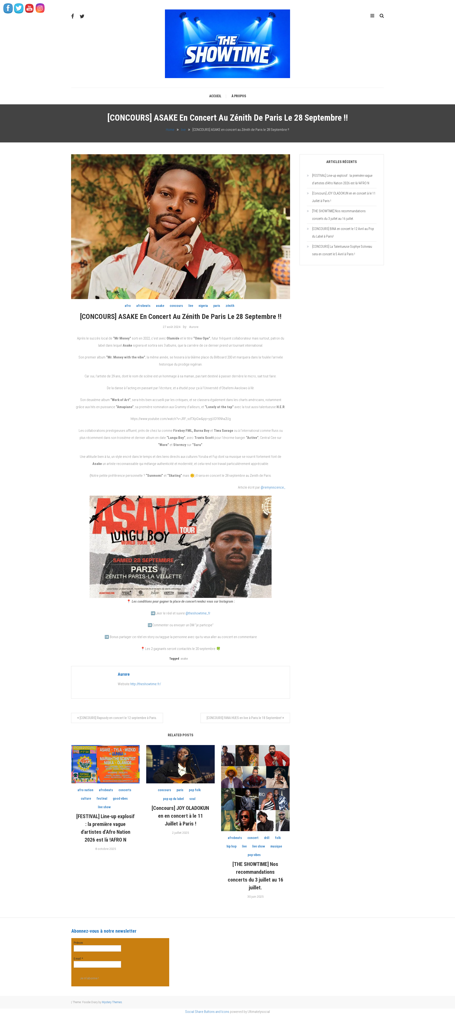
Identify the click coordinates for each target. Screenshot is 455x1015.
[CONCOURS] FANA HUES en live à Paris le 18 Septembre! (244, 718)
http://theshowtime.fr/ (145, 684)
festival (101, 798)
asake (160, 306)
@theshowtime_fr (198, 613)
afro (128, 306)
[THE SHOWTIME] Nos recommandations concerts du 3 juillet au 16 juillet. (339, 215)
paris (216, 306)
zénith (230, 306)
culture (86, 798)
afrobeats (143, 306)
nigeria (203, 306)
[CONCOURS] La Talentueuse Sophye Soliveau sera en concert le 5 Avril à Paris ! (342, 250)
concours (176, 306)
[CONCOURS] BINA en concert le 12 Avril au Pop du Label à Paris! (343, 232)
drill (266, 838)
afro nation (85, 790)
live (190, 306)
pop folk (195, 790)
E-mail (78, 958)
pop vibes (254, 855)
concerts (124, 790)
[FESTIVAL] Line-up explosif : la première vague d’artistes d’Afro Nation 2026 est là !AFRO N (342, 179)
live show (104, 807)
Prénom (78, 942)
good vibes (120, 798)
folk (278, 838)
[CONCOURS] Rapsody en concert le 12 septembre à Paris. (118, 718)
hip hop (232, 846)
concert (253, 838)
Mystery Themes (112, 1002)
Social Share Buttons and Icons (207, 1012)
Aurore (193, 327)
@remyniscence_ (273, 487)
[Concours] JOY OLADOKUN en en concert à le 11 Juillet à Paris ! (180, 816)
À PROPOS (239, 96)
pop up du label (173, 799)
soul (192, 799)
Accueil (215, 96)
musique (276, 846)
